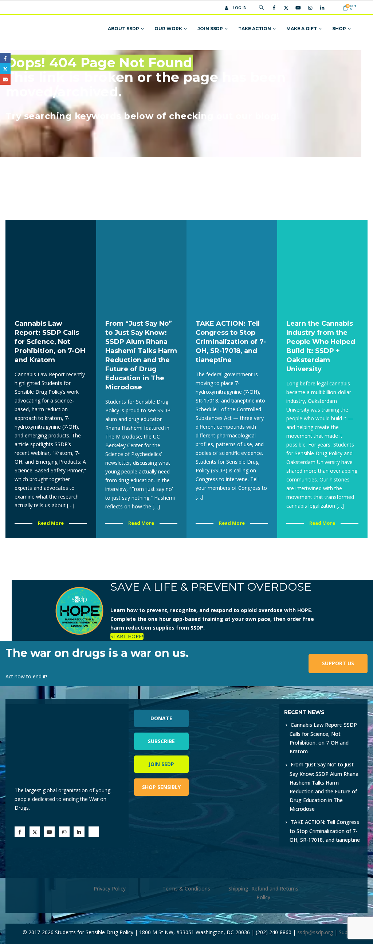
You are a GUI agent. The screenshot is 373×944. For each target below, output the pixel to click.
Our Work (168, 28)
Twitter (5, 68)
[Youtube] (298, 8)
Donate (161, 718)
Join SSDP (210, 28)
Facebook (5, 58)
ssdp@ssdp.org (315, 932)
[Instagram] (310, 8)
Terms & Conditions (186, 888)
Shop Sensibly (161, 787)
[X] (286, 8)
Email (5, 79)
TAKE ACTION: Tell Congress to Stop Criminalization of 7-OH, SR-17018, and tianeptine (325, 830)
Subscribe (161, 741)
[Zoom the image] (248, 708)
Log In (240, 7)
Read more (51, 523)
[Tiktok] (334, 8)
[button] (261, 7)
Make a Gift (301, 28)
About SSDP (123, 28)
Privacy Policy (110, 888)
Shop (339, 28)
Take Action (254, 28)
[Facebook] (274, 8)
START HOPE (126, 636)
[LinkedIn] (322, 8)
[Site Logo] (45, 29)
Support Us (338, 663)
